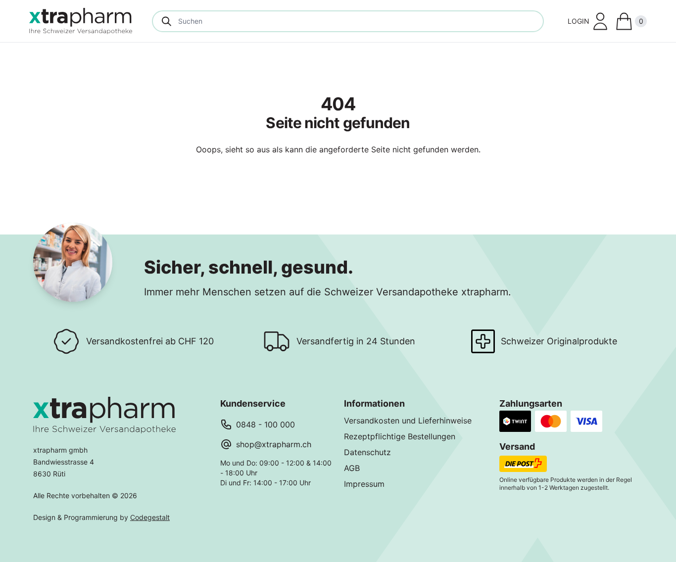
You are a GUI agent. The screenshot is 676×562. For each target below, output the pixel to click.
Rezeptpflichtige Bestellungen (399, 436)
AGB (352, 468)
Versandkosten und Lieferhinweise (408, 420)
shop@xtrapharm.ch (273, 444)
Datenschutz (367, 452)
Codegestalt (150, 517)
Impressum (364, 484)
